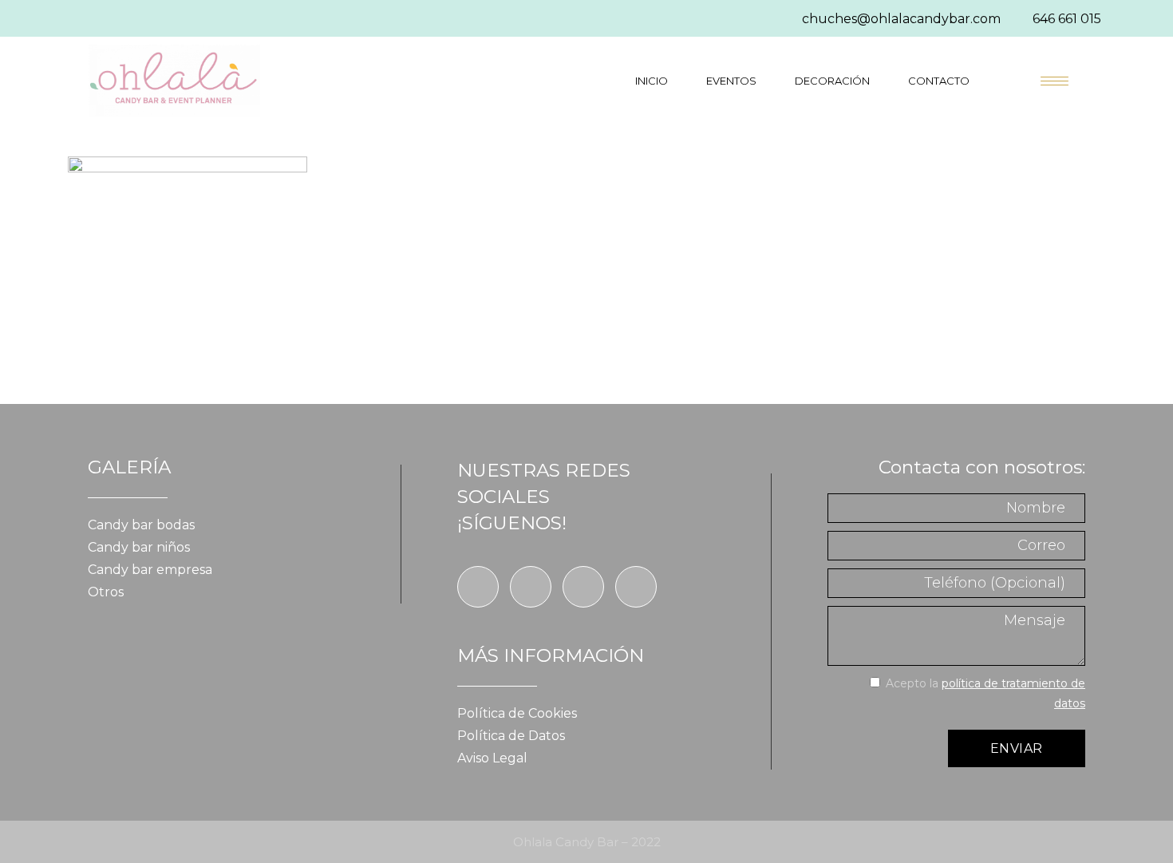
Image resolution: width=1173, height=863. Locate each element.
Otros (106, 592)
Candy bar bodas (141, 524)
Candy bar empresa (150, 569)
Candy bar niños (139, 547)
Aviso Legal (492, 758)
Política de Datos (511, 735)
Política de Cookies (517, 713)
